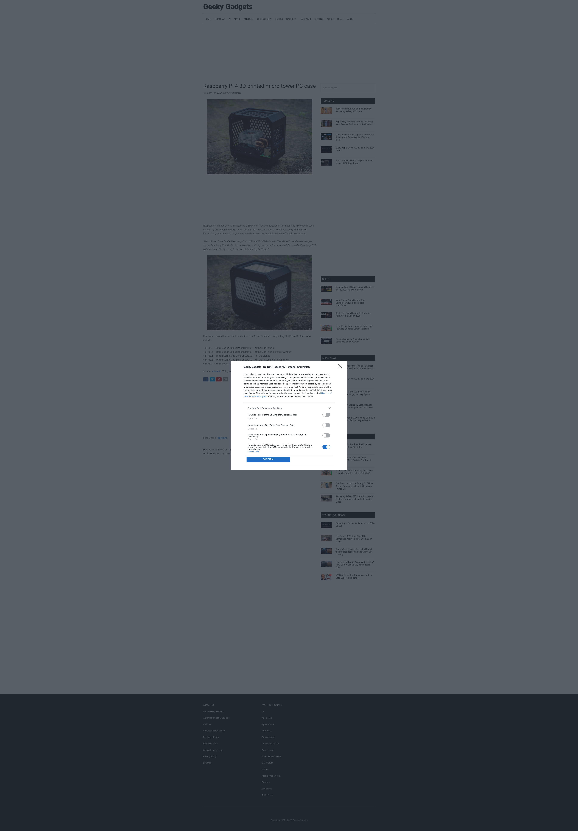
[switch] (326, 415)
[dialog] (289, 415)
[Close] (341, 367)
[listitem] (289, 408)
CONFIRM (268, 459)
